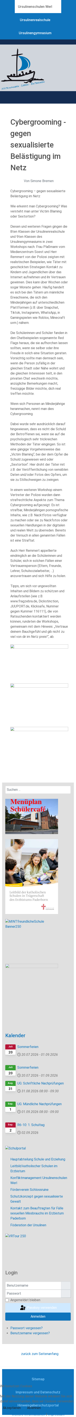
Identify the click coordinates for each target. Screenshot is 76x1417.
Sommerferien (27, 1047)
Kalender (15, 1035)
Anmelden (38, 1316)
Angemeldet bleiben (25, 1300)
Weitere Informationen (28, 1414)
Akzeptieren (12, 1408)
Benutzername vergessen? (30, 1333)
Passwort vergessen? (26, 1328)
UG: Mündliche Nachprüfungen (39, 1104)
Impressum (56, 1414)
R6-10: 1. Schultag (31, 1125)
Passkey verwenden (41, 1308)
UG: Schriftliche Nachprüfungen (40, 1083)
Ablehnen (34, 1408)
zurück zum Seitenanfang (39, 1354)
